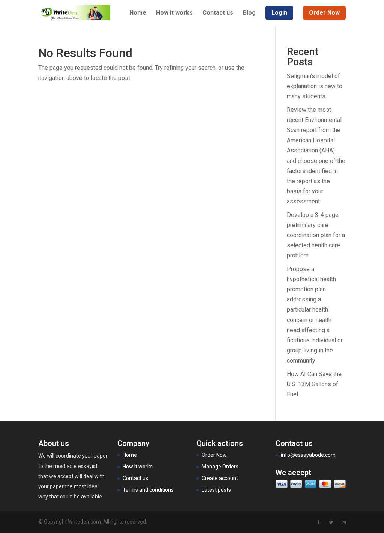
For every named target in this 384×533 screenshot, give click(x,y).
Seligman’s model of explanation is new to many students (314, 86)
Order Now (214, 455)
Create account (220, 478)
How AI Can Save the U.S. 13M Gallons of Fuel (314, 384)
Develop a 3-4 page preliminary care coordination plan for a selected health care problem (316, 235)
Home (137, 13)
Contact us (217, 13)
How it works (174, 13)
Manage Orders (220, 467)
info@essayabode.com (308, 455)
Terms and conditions (148, 490)
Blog (249, 13)
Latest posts (216, 490)
